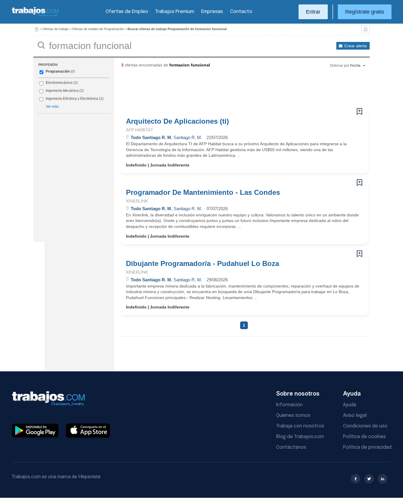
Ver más (52, 107)
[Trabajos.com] (35, 15)
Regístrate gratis (364, 12)
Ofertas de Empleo (127, 11)
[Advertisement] (232, 90)
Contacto (241, 11)
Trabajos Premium (174, 11)
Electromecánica (59, 83)
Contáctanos (291, 447)
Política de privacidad (367, 447)
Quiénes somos (293, 415)
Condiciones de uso (365, 426)
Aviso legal (355, 415)
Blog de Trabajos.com (300, 436)
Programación (58, 71)
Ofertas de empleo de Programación (98, 29)
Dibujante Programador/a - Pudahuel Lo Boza (202, 263)
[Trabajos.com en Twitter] (369, 479)
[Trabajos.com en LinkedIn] (382, 479)
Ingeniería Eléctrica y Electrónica (72, 99)
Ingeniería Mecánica (62, 91)
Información (289, 404)
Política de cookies (364, 436)
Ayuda (349, 404)
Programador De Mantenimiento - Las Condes (203, 192)
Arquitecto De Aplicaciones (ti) (177, 121)
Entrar (313, 12)
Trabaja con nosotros (300, 426)
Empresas (212, 11)
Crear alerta (355, 45)
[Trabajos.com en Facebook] (355, 479)
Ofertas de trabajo (55, 29)
